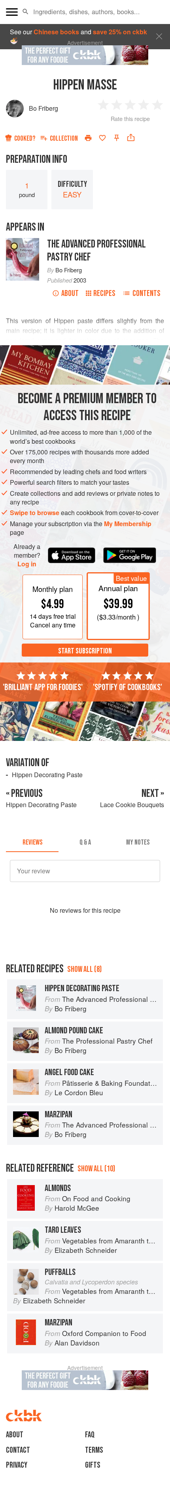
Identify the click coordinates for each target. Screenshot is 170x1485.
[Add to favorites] (102, 138)
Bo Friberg (43, 108)
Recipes (104, 293)
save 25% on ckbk (120, 31)
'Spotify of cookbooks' (127, 687)
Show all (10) (96, 1169)
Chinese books (56, 31)
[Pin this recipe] (117, 138)
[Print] (88, 138)
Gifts (92, 1465)
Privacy (16, 1465)
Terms (94, 1450)
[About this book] (22, 242)
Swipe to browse (34, 512)
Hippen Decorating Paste (47, 774)
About (70, 293)
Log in (26, 564)
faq (89, 1435)
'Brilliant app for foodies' (43, 687)
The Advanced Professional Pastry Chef (96, 251)
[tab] (32, 842)
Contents (146, 293)
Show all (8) (84, 969)
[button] (25, 12)
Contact (18, 1450)
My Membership (127, 523)
